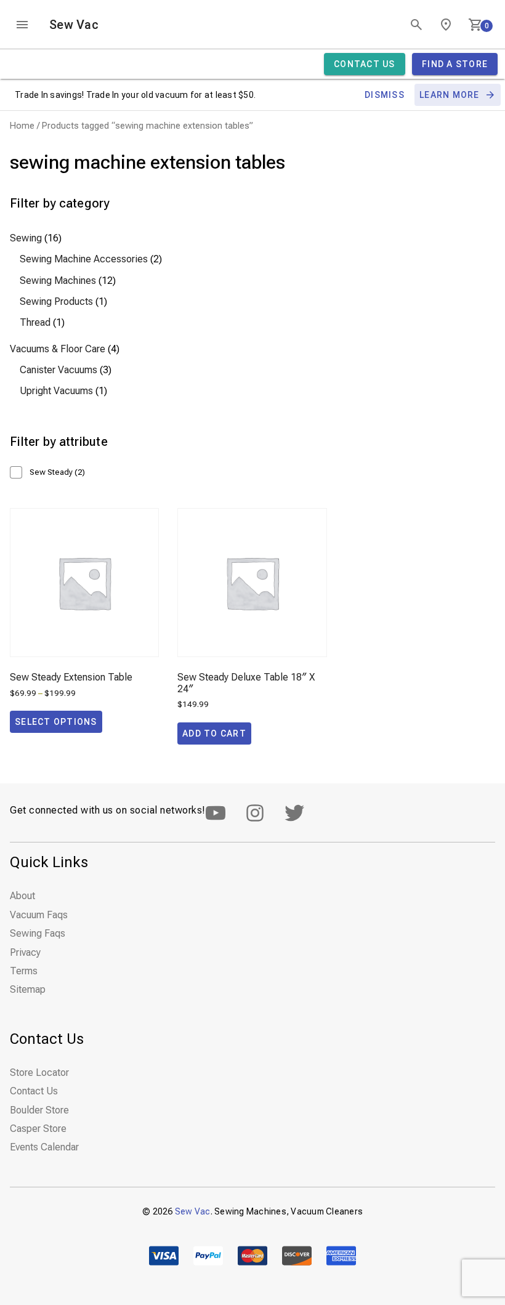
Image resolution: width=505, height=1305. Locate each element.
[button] (214, 733)
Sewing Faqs (37, 933)
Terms (24, 971)
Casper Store (38, 1128)
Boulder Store (39, 1110)
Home (22, 125)
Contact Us (34, 1091)
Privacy (25, 952)
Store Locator (39, 1072)
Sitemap (28, 989)
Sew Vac (74, 24)
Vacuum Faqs (39, 915)
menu (22, 24)
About (22, 896)
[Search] (416, 24)
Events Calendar (44, 1147)
